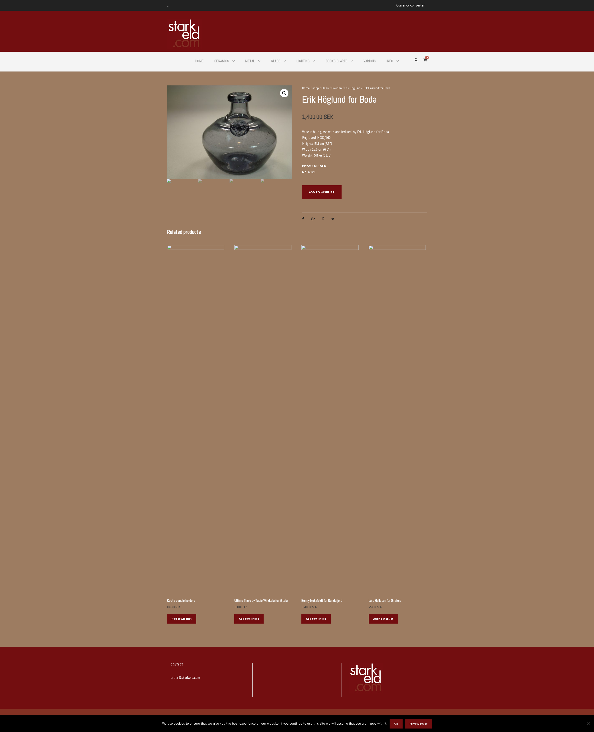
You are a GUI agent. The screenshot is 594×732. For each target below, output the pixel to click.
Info (390, 61)
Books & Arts (337, 61)
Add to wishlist (322, 192)
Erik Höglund (352, 88)
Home (199, 61)
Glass (276, 61)
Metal (250, 61)
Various (370, 61)
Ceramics (221, 61)
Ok (396, 723)
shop (315, 88)
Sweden (336, 88)
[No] (588, 723)
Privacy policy (418, 723)
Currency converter (410, 5)
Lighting (303, 61)
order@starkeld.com (185, 677)
